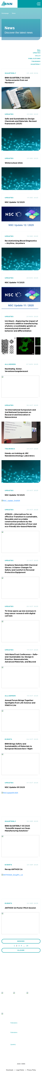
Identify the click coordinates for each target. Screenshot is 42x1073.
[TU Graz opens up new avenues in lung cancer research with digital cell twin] (21, 631)
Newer (21, 941)
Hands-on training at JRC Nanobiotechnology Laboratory (20, 454)
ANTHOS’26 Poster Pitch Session (20, 907)
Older (21, 950)
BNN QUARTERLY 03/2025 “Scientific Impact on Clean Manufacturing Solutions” (17, 828)
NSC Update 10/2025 (15, 495)
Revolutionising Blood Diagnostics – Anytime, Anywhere (21, 241)
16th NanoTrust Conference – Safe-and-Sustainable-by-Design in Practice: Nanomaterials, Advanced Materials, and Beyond (21, 658)
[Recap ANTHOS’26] (21, 875)
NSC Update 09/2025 (15, 787)
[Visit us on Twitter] (6, 993)
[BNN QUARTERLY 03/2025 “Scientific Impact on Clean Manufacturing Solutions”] (21, 846)
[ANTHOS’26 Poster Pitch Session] (21, 923)
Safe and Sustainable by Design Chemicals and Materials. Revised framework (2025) (20, 121)
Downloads (9, 1070)
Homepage (5, 13)
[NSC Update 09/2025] (21, 793)
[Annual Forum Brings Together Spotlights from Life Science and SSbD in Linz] (21, 720)
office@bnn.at (6, 989)
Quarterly (35, 64)
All (38, 50)
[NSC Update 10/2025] (21, 501)
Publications (34, 58)
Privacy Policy (31, 1070)
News (13, 13)
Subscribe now (13, 1008)
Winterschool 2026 (14, 163)
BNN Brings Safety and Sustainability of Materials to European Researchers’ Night (19, 746)
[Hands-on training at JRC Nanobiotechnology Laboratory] (21, 471)
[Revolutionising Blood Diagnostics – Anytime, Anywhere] (21, 259)
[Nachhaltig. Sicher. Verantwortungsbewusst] (21, 386)
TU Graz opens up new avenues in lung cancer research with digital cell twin (20, 613)
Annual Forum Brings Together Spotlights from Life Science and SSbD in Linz (20, 702)
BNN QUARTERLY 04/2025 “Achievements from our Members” (17, 80)
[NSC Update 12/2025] (21, 217)
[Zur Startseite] (7, 4)
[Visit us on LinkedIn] (19, 993)
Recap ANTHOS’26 (14, 869)
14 (27, 946)
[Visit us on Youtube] (32, 993)
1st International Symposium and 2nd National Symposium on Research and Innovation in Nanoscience (20, 413)
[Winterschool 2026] (21, 178)
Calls (37, 55)
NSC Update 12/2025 (15, 202)
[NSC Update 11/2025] (21, 298)
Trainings (36, 61)
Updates (36, 52)
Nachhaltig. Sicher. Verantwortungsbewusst (16, 369)
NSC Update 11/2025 (14, 282)
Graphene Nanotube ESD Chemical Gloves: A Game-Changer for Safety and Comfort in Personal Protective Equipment (21, 568)
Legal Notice (20, 1070)
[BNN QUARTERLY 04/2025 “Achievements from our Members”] (21, 98)
